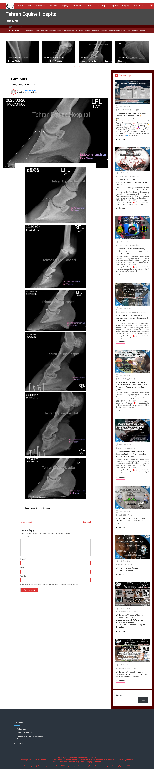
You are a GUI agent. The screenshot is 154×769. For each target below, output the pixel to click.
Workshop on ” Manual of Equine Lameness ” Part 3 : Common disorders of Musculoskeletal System (132, 674)
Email (22, 567)
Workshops (101, 6)
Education (77, 6)
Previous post (26, 522)
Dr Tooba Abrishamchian (27, 90)
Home (20, 6)
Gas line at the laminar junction (59, 61)
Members (40, 6)
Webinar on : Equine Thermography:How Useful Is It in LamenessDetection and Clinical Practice (132, 251)
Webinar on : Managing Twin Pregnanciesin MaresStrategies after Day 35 (131, 182)
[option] (72, 30)
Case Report (30, 508)
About (29, 6)
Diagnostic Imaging (119, 6)
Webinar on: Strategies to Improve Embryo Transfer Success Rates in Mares (130, 521)
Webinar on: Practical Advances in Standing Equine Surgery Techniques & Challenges (72, 30)
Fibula (85, 61)
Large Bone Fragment (18, 61)
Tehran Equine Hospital (32, 14)
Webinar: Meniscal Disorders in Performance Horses (129, 569)
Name (23, 559)
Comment (24, 537)
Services (53, 6)
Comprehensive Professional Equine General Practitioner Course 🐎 (131, 114)
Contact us (138, 6)
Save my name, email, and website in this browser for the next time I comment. (50, 585)
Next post (86, 522)
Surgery (64, 6)
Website (23, 576)
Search (119, 695)
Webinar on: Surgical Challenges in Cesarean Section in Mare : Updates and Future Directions (131, 454)
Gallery (88, 6)
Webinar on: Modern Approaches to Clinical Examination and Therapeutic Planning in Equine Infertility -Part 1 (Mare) (131, 386)
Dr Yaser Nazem (126, 106)
